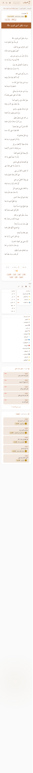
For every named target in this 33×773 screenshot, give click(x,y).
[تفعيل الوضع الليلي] (6, 2)
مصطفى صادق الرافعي (19, 369)
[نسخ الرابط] (18, 286)
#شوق (21, 277)
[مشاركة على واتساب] (22, 286)
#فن (19, 274)
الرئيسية (29, 8)
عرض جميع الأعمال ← (16, 406)
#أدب (24, 274)
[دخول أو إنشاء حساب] (3, 2)
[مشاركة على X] (29, 286)
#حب (14, 274)
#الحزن (9, 274)
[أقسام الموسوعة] (10, 2)
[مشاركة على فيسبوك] (26, 286)
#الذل (11, 277)
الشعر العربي (23, 8)
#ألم (16, 277)
